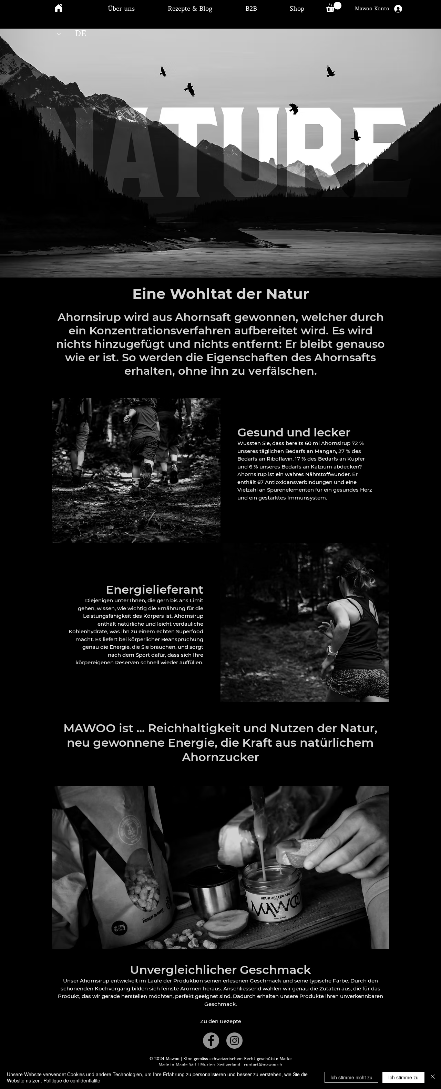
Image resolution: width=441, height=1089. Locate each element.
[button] (121, 9)
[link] (333, 7)
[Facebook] (211, 1040)
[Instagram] (234, 1040)
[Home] (58, 8)
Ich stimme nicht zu (351, 1077)
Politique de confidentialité (71, 1080)
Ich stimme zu (403, 1077)
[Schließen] (433, 1077)
